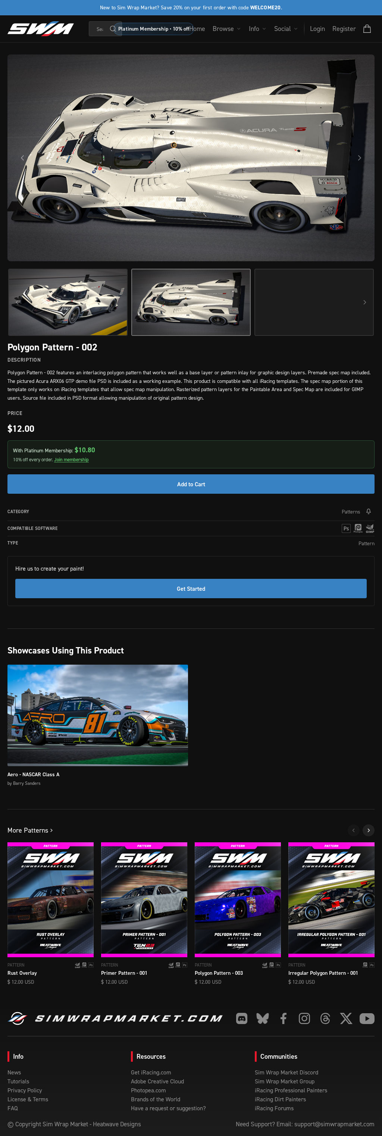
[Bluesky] (262, 1018)
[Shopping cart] (367, 28)
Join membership (71, 459)
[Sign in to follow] (369, 512)
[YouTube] (367, 1018)
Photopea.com (148, 1090)
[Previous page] (354, 830)
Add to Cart (191, 484)
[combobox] (105, 28)
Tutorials (18, 1081)
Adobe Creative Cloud (157, 1081)
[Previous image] (22, 158)
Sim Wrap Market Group (284, 1081)
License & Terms (27, 1099)
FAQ (12, 1108)
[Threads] (325, 1018)
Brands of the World (155, 1099)
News (14, 1072)
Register (344, 28)
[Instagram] (304, 1018)
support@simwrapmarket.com (334, 1124)
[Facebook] (283, 1018)
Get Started (191, 588)
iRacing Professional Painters (291, 1090)
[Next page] (369, 830)
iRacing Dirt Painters (280, 1099)
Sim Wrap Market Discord (286, 1072)
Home (197, 28)
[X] (346, 1018)
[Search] (113, 29)
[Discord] (241, 1018)
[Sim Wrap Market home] (40, 28)
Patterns (351, 511)
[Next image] (360, 158)
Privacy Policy (24, 1090)
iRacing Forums (274, 1108)
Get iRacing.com (151, 1072)
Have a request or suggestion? (168, 1108)
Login (317, 28)
